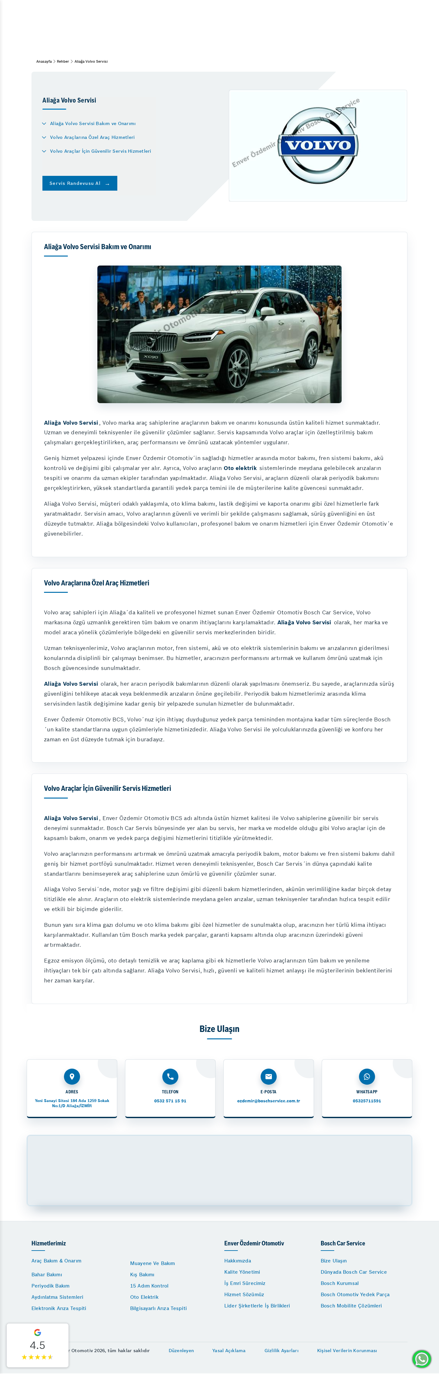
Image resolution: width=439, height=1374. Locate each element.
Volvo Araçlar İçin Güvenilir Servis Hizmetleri (100, 151)
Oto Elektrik (144, 1297)
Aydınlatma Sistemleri (57, 1297)
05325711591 (367, 1101)
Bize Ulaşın (334, 1261)
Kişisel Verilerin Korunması (347, 1350)
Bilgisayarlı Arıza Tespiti (158, 1308)
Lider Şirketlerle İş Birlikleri (257, 1306)
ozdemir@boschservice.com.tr (268, 1101)
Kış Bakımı (142, 1274)
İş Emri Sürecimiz (245, 1283)
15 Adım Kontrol (149, 1286)
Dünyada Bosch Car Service (354, 1272)
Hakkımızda (237, 1261)
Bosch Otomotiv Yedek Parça (355, 1294)
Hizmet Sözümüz (244, 1294)
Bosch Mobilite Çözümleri (351, 1306)
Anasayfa (44, 61)
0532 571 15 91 (170, 1101)
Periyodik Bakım (50, 1286)
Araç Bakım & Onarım (56, 1261)
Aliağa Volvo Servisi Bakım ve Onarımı (93, 123)
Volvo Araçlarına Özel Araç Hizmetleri (92, 137)
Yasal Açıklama (229, 1350)
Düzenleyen (181, 1350)
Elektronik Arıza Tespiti (58, 1308)
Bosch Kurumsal (340, 1283)
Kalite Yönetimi (242, 1272)
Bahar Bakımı (46, 1274)
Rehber (63, 61)
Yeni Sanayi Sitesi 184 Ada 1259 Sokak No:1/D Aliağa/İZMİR (72, 1103)
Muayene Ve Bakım (152, 1263)
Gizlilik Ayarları (281, 1350)
